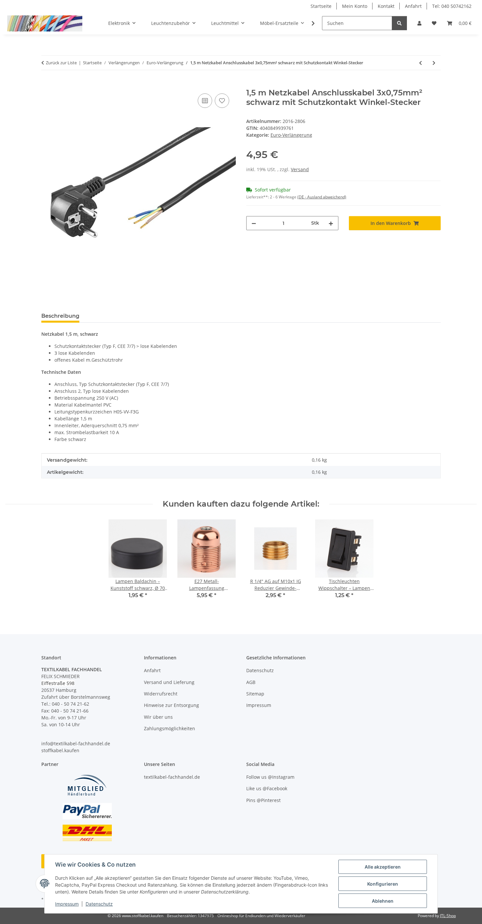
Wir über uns (158, 717)
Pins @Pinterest (263, 800)
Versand (300, 169)
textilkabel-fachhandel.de (172, 777)
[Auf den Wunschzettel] (222, 100)
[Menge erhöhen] (331, 223)
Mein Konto (354, 6)
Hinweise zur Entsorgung (171, 705)
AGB (250, 682)
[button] (419, 23)
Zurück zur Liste (61, 63)
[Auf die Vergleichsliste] (205, 100)
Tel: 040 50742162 (452, 6)
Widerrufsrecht (160, 694)
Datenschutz (99, 904)
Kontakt (386, 6)
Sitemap (255, 694)
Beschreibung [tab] (60, 316)
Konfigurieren (382, 884)
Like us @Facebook (266, 788)
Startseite (321, 6)
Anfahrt (413, 6)
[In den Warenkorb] (46, 84)
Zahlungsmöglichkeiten (169, 728)
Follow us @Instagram (270, 777)
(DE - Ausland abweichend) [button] (321, 197)
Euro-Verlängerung (291, 135)
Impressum (67, 904)
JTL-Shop (448, 915)
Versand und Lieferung (169, 682)
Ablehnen (382, 901)
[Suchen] (399, 23)
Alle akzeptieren (383, 867)
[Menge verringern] (254, 223)
